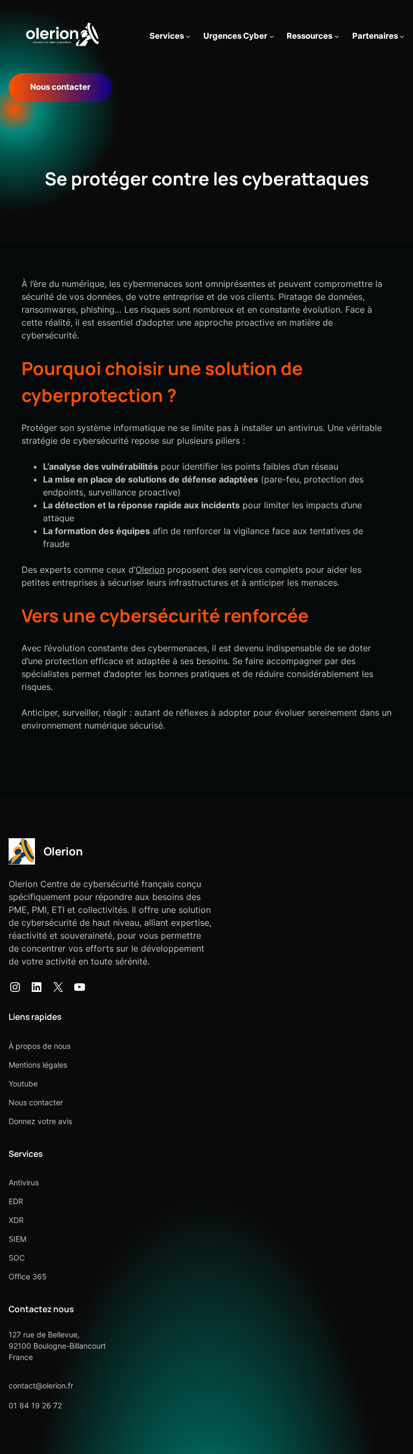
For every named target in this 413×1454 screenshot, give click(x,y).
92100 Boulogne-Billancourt (57, 1345)
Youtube (23, 1083)
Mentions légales (38, 1064)
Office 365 (28, 1276)
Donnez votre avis (40, 1121)
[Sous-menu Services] (188, 36)
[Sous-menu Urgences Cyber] (271, 36)
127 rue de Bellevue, (44, 1334)
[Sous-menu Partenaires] (402, 36)
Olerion (150, 569)
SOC (17, 1257)
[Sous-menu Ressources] (336, 36)
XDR (16, 1220)
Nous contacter (36, 1102)
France (21, 1357)
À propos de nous (39, 1045)
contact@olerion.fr (41, 1385)
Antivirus (24, 1182)
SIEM (17, 1238)
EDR (16, 1201)
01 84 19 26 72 (35, 1405)
